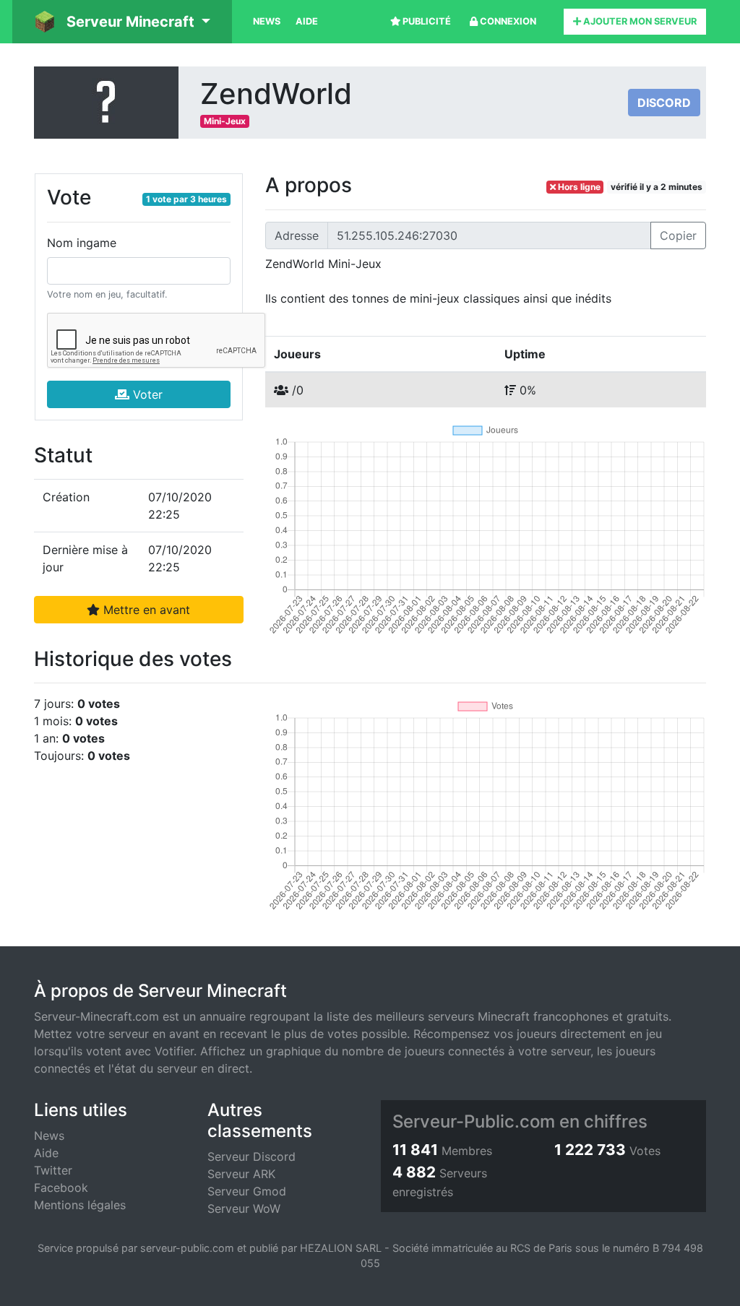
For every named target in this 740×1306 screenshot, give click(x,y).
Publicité (425, 21)
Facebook (61, 1187)
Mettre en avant (145, 609)
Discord (664, 102)
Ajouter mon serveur (639, 21)
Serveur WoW (243, 1208)
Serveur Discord (251, 1156)
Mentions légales (80, 1205)
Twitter (53, 1170)
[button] (122, 21)
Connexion (507, 21)
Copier (678, 235)
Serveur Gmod (246, 1191)
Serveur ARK (241, 1174)
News (266, 21)
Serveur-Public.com (473, 1121)
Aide (307, 21)
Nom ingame (81, 242)
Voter (146, 394)
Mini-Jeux (225, 121)
